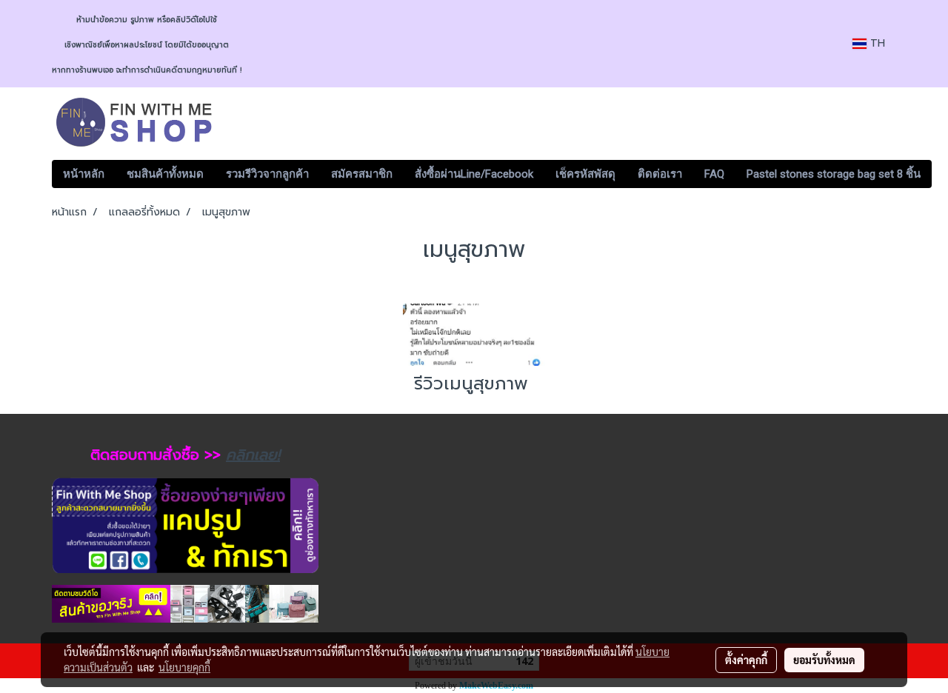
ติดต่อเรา (660, 174)
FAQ (714, 174)
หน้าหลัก (83, 174)
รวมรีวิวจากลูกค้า (267, 174)
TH (876, 43)
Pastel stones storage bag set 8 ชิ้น (834, 174)
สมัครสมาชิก (362, 174)
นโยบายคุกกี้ (184, 667)
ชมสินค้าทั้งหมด (165, 174)
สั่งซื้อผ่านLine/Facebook (474, 174)
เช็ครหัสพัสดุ (585, 174)
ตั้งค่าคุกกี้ (746, 659)
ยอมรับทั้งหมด (824, 659)
